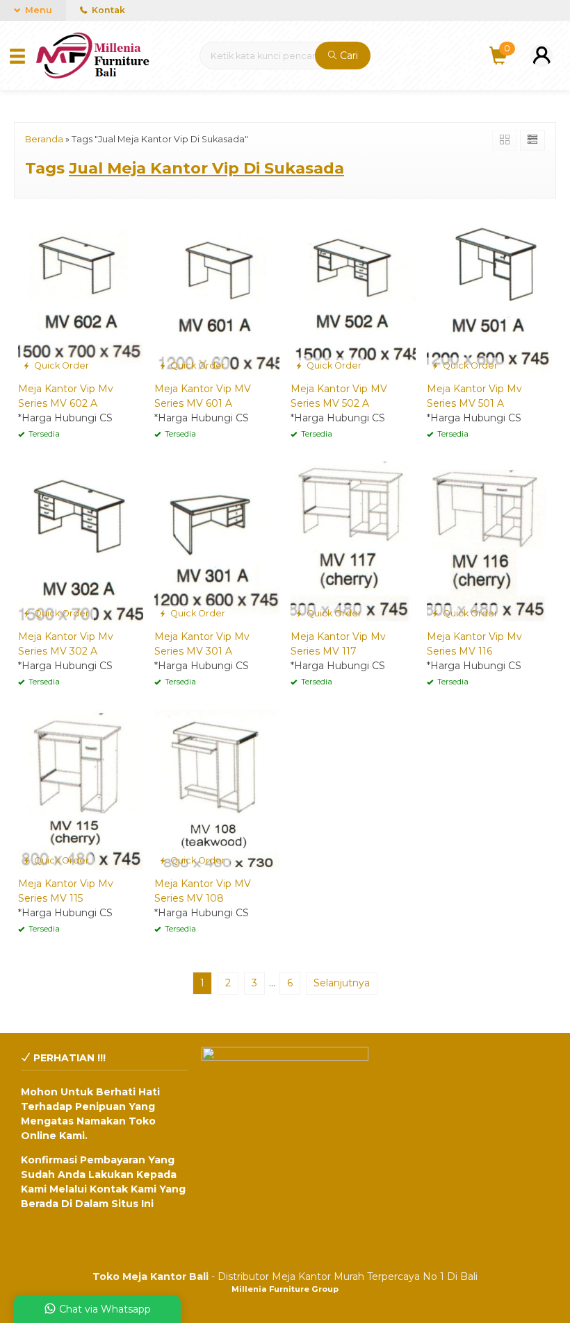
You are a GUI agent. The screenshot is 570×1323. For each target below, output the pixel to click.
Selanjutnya (342, 983)
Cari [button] (347, 55)
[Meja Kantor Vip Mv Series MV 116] (489, 541)
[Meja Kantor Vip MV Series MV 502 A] (353, 293)
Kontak (107, 10)
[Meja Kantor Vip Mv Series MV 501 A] (489, 293)
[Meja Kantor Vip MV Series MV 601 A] (216, 293)
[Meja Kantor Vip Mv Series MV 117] (353, 541)
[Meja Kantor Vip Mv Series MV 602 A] (80, 293)
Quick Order (60, 365)
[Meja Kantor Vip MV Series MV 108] (216, 788)
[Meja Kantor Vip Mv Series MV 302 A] (80, 541)
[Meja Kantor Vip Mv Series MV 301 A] (216, 541)
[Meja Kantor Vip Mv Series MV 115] (80, 788)
